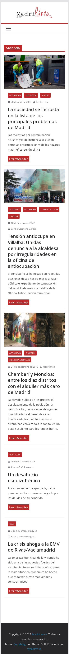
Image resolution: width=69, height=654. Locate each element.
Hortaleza (14, 454)
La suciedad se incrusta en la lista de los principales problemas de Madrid (33, 118)
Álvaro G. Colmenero (22, 467)
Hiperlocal (31, 95)
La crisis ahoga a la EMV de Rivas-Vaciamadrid (34, 547)
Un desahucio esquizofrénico (24, 477)
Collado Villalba (49, 209)
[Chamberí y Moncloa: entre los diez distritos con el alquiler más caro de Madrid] (34, 329)
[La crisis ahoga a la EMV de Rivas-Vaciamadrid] (18, 591)
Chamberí (30, 353)
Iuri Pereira (42, 102)
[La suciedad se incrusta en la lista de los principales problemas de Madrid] (34, 72)
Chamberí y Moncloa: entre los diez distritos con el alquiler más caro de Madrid (34, 383)
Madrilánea (49, 366)
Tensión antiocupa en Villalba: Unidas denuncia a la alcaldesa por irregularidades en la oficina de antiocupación (33, 251)
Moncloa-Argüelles (19, 360)
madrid (45, 95)
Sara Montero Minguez (23, 536)
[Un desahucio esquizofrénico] (18, 507)
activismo (14, 209)
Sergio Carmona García (23, 228)
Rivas (11, 524)
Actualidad (15, 95)
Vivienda (13, 216)
